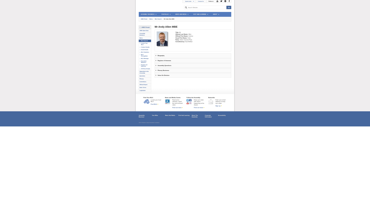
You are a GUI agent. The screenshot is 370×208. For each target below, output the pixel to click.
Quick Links (188, 1)
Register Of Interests (144, 65)
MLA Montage (145, 58)
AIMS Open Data (144, 30)
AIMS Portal (144, 19)
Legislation (142, 90)
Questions (142, 76)
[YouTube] (217, 1)
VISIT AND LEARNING (199, 14)
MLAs (151, 19)
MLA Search (158, 19)
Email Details (144, 49)
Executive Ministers (144, 61)
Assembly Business (142, 34)
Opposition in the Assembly (144, 72)
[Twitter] (221, 1)
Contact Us (201, 1)
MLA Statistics (145, 52)
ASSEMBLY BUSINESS (148, 14)
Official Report (143, 84)
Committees (143, 81)
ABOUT (215, 14)
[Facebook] (229, 1)
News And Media (170, 115)
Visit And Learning (184, 115)
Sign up (218, 106)
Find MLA (154, 104)
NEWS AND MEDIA (181, 14)
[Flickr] (225, 1)
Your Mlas (155, 115)
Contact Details (145, 47)
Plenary (142, 79)
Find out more (177, 107)
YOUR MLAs (165, 14)
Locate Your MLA (144, 44)
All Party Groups (145, 68)
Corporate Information (208, 116)
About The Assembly (195, 116)
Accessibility (222, 115)
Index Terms (143, 87)
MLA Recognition (144, 55)
